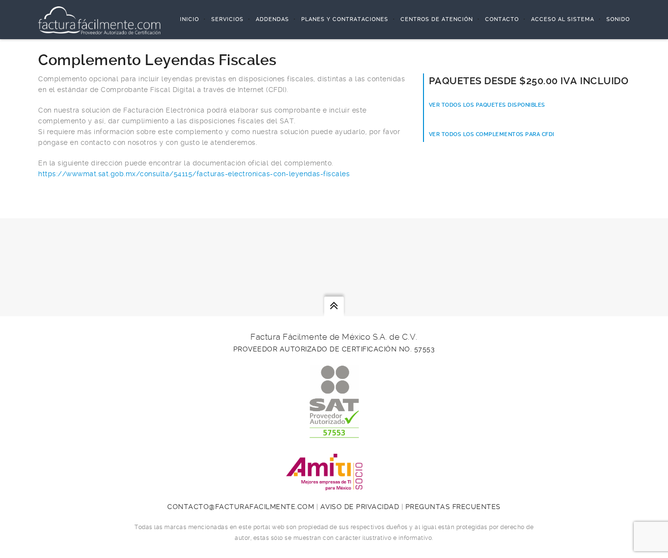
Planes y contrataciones (344, 19)
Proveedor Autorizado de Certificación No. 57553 (334, 349)
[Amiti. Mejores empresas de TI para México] (334, 485)
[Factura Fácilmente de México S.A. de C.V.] (99, 19)
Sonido (618, 19)
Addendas (272, 19)
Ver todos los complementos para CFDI (492, 134)
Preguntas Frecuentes (453, 507)
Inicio (189, 19)
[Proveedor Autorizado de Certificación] (334, 433)
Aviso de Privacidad (360, 507)
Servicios (227, 19)
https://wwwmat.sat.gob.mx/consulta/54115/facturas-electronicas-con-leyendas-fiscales (194, 174)
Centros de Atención (437, 19)
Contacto (502, 19)
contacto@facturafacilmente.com (240, 507)
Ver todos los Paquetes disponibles (487, 105)
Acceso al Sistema (562, 19)
